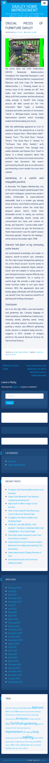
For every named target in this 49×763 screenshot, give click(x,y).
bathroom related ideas (19, 708)
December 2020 (15, 629)
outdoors (36, 738)
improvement (13, 731)
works (14, 748)
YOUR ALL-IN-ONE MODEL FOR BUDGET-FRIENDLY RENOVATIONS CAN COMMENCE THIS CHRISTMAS (25, 528)
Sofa (39, 741)
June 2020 (12, 650)
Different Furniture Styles (11, 367)
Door (26, 719)
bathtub (29, 708)
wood (38, 744)
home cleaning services (23, 728)
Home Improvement (21, 352)
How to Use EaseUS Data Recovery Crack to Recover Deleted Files (23, 512)
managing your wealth (12, 738)
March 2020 (13, 661)
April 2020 (12, 657)
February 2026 (14, 587)
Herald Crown (31, 32)
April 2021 (12, 615)
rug (31, 741)
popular (12, 742)
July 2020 (12, 647)
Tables (17, 745)
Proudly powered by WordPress (15, 760)
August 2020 (13, 643)
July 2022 (12, 591)
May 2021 (12, 612)
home (14, 728)
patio (41, 737)
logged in (16, 387)
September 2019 (15, 682)
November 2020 (15, 633)
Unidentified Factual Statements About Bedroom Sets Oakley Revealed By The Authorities (25, 545)
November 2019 (15, 675)
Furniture (12, 461)
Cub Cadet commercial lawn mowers (25, 715)
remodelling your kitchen (22, 742)
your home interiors (22, 748)
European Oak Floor (35, 719)
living (36, 732)
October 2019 (14, 678)
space (7, 745)
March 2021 (13, 619)
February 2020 (14, 664)
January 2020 (14, 668)
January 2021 (14, 626)
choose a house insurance (26, 711)
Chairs (16, 711)
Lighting (29, 732)
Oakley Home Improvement (24, 8)
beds (7, 711)
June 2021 (12, 608)
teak (27, 744)
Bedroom (38, 707)
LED (24, 732)
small (35, 741)
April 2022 (12, 594)
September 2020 (15, 640)
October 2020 (14, 636)
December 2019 (15, 671)
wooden (8, 748)
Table (12, 744)
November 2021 (15, 601)
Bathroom (9, 708)
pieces (13, 354)
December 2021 (15, 598)
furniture (39, 352)
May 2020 (12, 654)
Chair (11, 711)
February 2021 (14, 622)
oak (20, 737)
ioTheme (43, 760)
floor (7, 724)
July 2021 (12, 605)
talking (22, 744)
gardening (30, 723)
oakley (7, 354)
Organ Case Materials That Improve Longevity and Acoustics (23, 498)
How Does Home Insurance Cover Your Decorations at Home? (24, 536)
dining (20, 718)
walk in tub (32, 745)
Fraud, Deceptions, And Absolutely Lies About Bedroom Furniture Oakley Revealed (36, 370)
